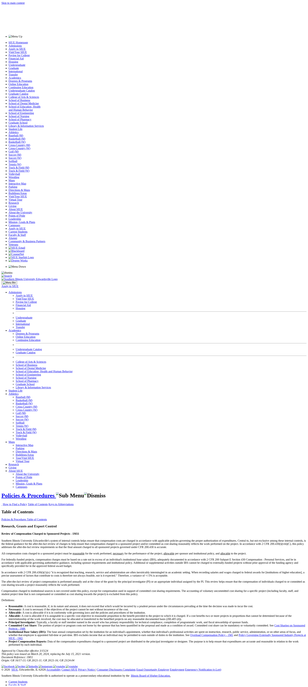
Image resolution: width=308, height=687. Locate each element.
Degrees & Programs (20, 80)
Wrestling (14, 177)
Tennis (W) (15, 164)
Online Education (18, 84)
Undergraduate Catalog (22, 90)
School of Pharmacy (20, 119)
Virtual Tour (15, 199)
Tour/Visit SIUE (25, 457)
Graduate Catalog (18, 93)
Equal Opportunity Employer (152, 669)
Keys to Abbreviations (61, 504)
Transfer (13, 74)
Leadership (15, 218)
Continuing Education (21, 87)
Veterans (13, 244)
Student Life (15, 129)
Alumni (13, 238)
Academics (15, 77)
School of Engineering (21, 113)
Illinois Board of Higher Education (150, 675)
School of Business (19, 100)
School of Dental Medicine (24, 103)
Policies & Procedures (28, 495)
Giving (12, 206)
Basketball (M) (17, 138)
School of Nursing (19, 116)
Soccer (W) (15, 157)
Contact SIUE (69, 669)
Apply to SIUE (17, 48)
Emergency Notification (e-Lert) (203, 669)
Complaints (129, 669)
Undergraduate (17, 64)
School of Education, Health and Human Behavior (24, 108)
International (16, 71)
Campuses (14, 225)
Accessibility (53, 669)
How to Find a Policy (15, 504)
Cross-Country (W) (19, 148)
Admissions (15, 45)
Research (14, 202)
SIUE (14, 669)
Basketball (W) (17, 141)
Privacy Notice (86, 669)
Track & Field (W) (19, 170)
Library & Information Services (26, 125)
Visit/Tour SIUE (18, 52)
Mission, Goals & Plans (22, 222)
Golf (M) (14, 151)
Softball (13, 161)
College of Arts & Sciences (24, 97)
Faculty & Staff (17, 234)
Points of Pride (17, 215)
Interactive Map (17, 183)
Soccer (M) (15, 154)
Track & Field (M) (19, 167)
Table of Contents (38, 504)
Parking (13, 186)
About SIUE (16, 209)
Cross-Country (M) (19, 145)
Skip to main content (13, 2)
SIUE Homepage (18, 42)
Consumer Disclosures (109, 669)
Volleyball (14, 173)
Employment (177, 669)
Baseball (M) (16, 135)
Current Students (18, 231)
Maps (12, 180)
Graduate (14, 68)
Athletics (14, 132)
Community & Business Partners (27, 241)
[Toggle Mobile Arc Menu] (9, 283)
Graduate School (18, 122)
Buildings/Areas (18, 193)
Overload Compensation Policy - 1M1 (211, 635)
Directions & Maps (19, 190)
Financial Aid (16, 58)
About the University (20, 212)
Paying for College (19, 55)
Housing (13, 61)
